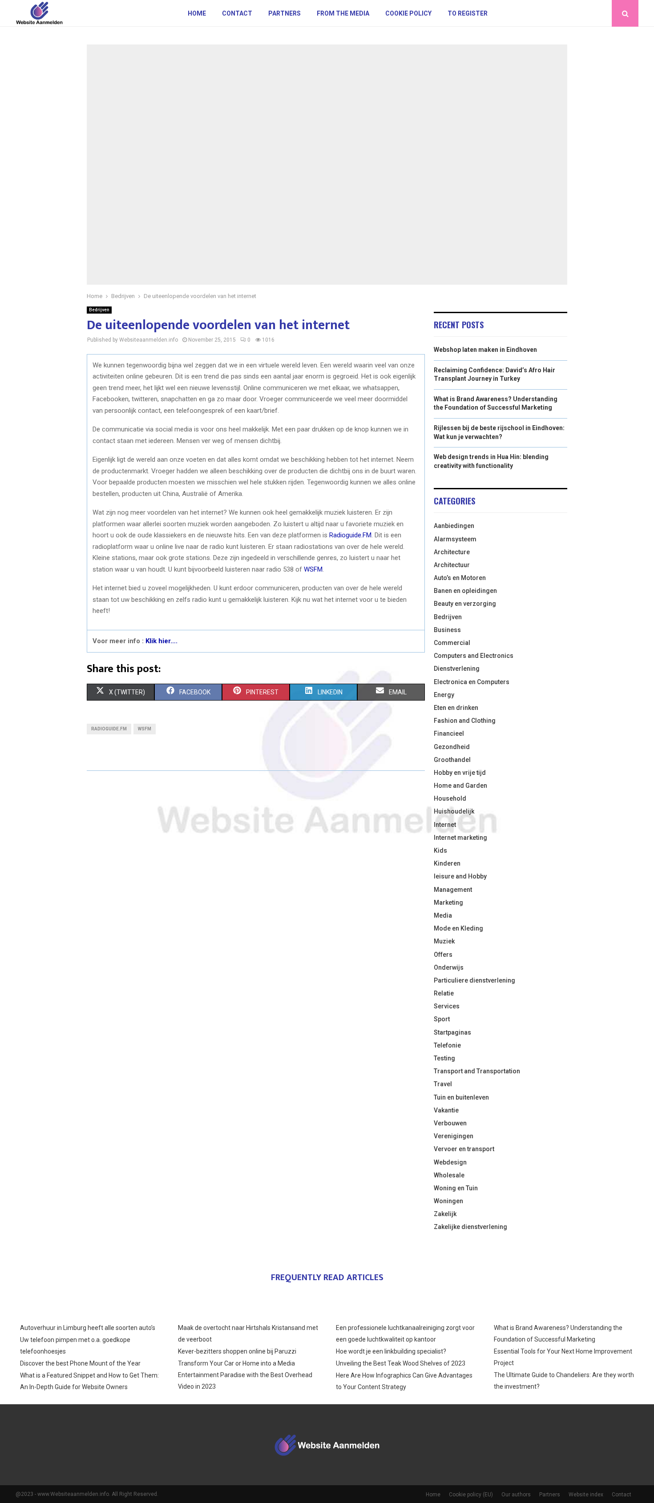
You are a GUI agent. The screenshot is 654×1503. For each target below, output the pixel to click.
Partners (284, 13)
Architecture (452, 552)
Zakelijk (445, 1213)
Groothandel (452, 759)
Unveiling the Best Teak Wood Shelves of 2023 (400, 1363)
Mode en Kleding (458, 928)
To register (468, 13)
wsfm (144, 728)
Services (447, 1006)
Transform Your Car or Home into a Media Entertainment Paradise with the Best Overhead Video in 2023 (245, 1375)
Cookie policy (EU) (471, 1494)
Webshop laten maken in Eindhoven (485, 349)
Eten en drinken (456, 707)
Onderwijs (449, 967)
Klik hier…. (161, 641)
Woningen (448, 1201)
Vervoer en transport (464, 1148)
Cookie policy (408, 13)
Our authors (516, 1494)
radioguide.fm (109, 728)
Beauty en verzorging (465, 603)
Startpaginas (452, 1032)
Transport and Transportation (477, 1071)
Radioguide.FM (350, 535)
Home (197, 13)
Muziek (444, 941)
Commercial (452, 642)
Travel (443, 1084)
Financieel (449, 733)
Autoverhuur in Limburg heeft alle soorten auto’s (87, 1327)
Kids (440, 850)
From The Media (343, 13)
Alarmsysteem (455, 539)
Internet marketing (460, 837)
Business (447, 629)
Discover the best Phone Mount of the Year (80, 1363)
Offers (443, 954)
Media (443, 915)
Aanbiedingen (454, 525)
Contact (237, 13)
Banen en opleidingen (465, 590)
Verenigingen (453, 1136)
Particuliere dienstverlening (474, 980)
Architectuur (452, 564)
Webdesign (450, 1162)
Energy (444, 694)
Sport (442, 1019)
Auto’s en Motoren (460, 577)
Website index (586, 1494)
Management (453, 889)
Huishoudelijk (454, 811)
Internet (445, 824)
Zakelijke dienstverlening (470, 1226)
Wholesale (449, 1175)
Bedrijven (99, 309)
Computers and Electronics (473, 655)
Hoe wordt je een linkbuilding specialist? (391, 1351)
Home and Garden (460, 785)
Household (450, 798)
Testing (444, 1058)
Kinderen (447, 863)
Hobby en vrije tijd (460, 772)
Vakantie (446, 1110)
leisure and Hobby (460, 876)
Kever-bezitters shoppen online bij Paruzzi (237, 1351)
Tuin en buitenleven (461, 1097)
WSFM (313, 569)
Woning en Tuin (456, 1188)
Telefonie (447, 1045)
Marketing (448, 902)
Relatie (444, 993)
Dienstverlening (457, 668)
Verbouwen (450, 1123)
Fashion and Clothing (465, 720)
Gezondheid (452, 746)
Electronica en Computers (471, 681)
